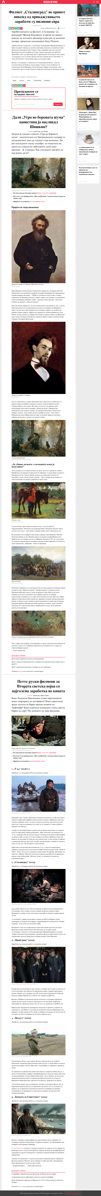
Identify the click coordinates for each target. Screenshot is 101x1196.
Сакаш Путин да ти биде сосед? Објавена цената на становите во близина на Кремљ (88, 83)
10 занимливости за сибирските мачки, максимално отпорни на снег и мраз (88, 151)
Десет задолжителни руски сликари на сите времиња (31, 667)
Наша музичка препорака (84, 53)
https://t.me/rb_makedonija (47, 193)
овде (20, 671)
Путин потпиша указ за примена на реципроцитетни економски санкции (88, 171)
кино (28, 80)
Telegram (62, 28)
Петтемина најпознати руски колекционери (28, 659)
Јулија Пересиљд (17, 1148)
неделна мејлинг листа (37, 201)
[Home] (3, 2)
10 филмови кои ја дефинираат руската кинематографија (32, 1177)
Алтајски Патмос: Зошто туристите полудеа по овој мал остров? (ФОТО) (86, 22)
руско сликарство (19, 650)
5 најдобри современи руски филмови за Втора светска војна (34, 1174)
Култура (30, 131)
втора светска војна (34, 1166)
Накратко (47, 80)
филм (14, 80)
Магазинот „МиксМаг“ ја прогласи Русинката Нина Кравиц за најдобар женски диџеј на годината (88, 117)
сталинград (37, 80)
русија (21, 80)
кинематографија (19, 1166)
